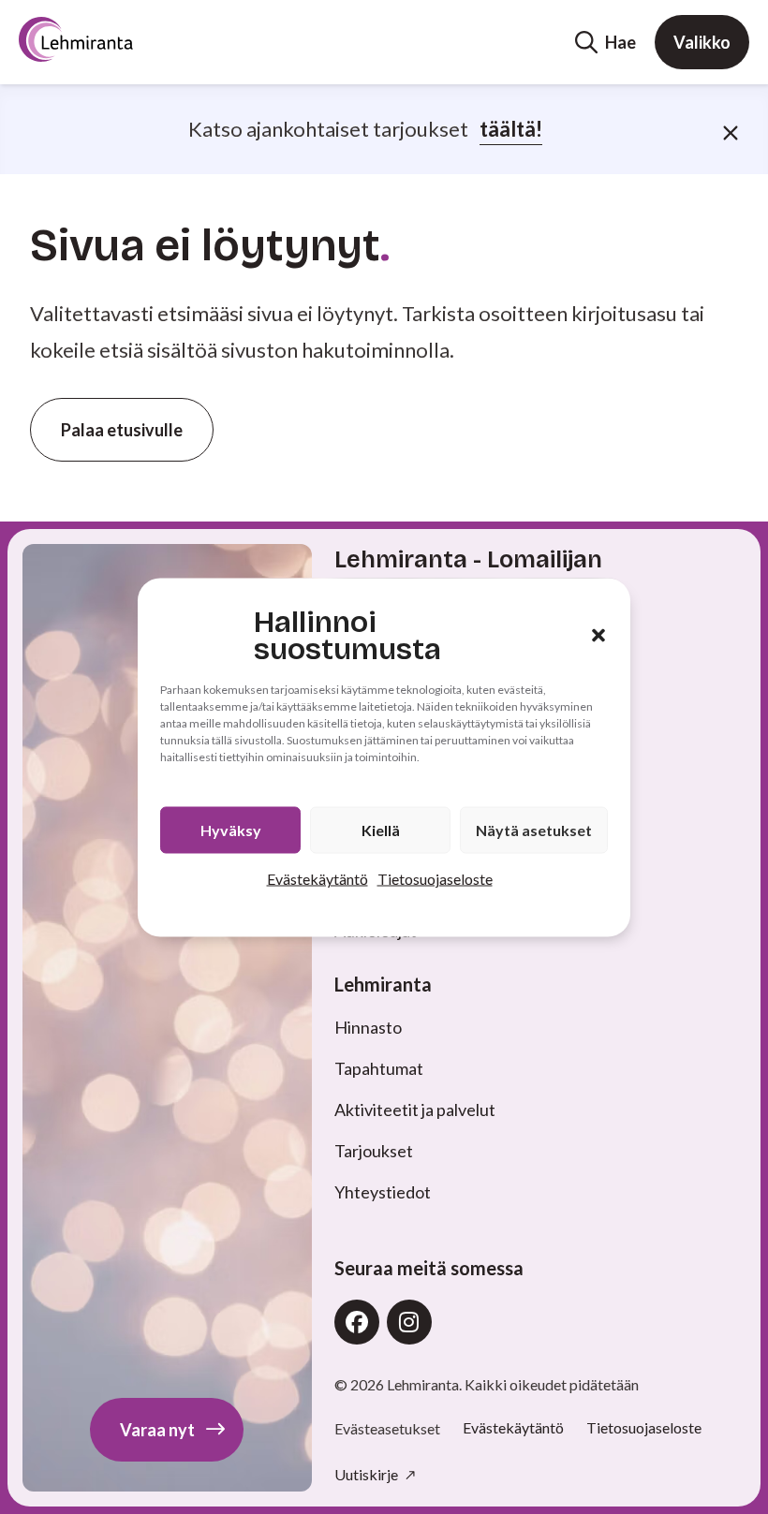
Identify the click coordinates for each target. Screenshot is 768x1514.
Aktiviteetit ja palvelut (414, 1109)
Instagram (409, 1322)
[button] (598, 634)
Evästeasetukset (387, 1428)
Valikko (702, 42)
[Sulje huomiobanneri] (730, 129)
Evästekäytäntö (317, 878)
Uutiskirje (367, 1474)
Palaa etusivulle (122, 429)
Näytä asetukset (534, 829)
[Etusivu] (109, 39)
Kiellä (381, 829)
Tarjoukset (373, 1150)
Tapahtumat (378, 1068)
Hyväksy (230, 829)
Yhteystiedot (382, 1192)
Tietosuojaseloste (435, 878)
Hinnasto (368, 1027)
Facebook (356, 1322)
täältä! (511, 128)
